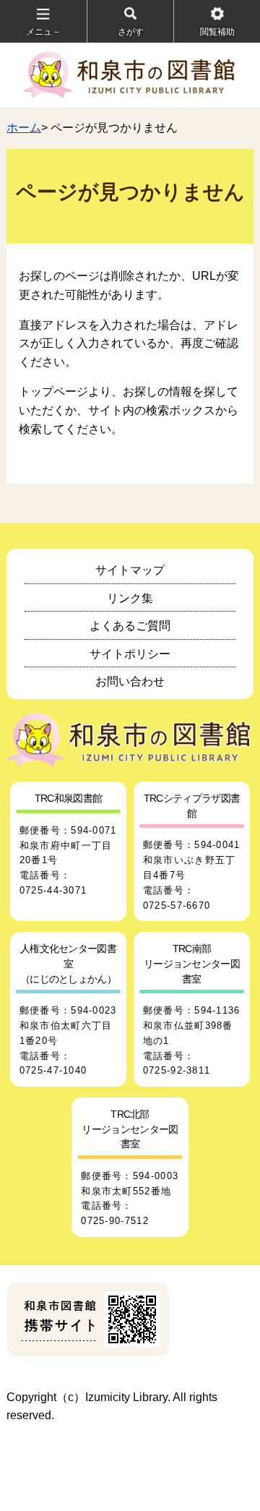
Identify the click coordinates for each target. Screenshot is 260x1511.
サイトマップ (130, 570)
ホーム (23, 127)
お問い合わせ (130, 681)
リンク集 (130, 598)
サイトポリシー (130, 654)
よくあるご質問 (130, 626)
